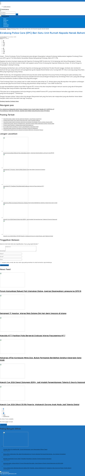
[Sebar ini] (3, 41)
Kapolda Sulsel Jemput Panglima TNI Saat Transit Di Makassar (20, 128)
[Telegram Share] (3, 44)
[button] (17, 14)
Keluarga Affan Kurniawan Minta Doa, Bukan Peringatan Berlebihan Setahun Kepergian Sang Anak (30, 202)
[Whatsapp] (3, 46)
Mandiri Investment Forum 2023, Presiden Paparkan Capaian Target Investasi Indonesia (27, 458)
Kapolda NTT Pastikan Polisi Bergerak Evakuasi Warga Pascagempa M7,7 (23, 186)
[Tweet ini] (3, 42)
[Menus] (0, 2)
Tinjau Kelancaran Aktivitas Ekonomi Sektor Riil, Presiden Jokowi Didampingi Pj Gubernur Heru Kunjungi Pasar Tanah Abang (37, 468)
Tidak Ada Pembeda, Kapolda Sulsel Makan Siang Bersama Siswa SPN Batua (25, 110)
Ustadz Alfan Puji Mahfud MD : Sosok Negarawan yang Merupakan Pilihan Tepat (25, 449)
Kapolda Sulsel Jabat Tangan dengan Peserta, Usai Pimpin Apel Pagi (22, 119)
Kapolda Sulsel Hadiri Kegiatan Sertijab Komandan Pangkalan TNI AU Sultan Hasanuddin (27, 122)
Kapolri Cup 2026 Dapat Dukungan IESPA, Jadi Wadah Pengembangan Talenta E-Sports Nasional (30, 219)
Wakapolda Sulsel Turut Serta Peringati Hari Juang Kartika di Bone (21, 120)
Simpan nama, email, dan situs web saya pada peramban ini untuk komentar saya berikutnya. (27, 262)
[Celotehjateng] (4, 9)
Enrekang (2, 101)
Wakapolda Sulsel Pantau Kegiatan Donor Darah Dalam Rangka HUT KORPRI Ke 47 (27, 109)
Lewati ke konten (4, 1)
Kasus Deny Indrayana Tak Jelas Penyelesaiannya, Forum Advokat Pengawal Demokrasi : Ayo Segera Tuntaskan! (34, 454)
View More (3, 424)
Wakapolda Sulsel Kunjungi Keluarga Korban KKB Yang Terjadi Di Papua (23, 130)
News (1, 38)
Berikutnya (6, 416)
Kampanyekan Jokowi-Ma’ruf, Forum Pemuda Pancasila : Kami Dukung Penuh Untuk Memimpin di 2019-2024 (33, 463)
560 (4, 415)
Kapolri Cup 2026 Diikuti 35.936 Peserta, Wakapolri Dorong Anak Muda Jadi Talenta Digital (28, 236)
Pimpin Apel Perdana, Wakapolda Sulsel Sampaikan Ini (18, 125)
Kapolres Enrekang (10, 101)
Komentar (2, 251)
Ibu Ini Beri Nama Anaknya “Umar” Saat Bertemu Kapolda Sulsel (20, 126)
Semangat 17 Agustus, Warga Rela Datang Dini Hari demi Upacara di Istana (24, 169)
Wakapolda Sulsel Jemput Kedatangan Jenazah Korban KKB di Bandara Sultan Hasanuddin (28, 123)
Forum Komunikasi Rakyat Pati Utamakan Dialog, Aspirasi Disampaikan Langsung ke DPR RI (28, 153)
